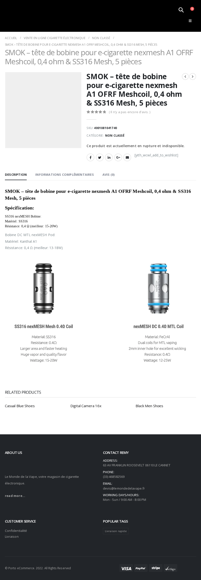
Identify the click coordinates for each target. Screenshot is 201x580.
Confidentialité (16, 530)
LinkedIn (109, 157)
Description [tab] (16, 174)
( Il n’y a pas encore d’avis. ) (129, 112)
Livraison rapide (116, 531)
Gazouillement (100, 157)
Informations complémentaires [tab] (64, 174)
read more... (15, 495)
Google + (118, 157)
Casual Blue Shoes (20, 405)
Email (127, 157)
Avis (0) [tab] (108, 174)
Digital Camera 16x (85, 405)
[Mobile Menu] (190, 21)
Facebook (90, 157)
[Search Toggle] (181, 10)
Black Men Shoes (149, 405)
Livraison (12, 536)
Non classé (115, 135)
